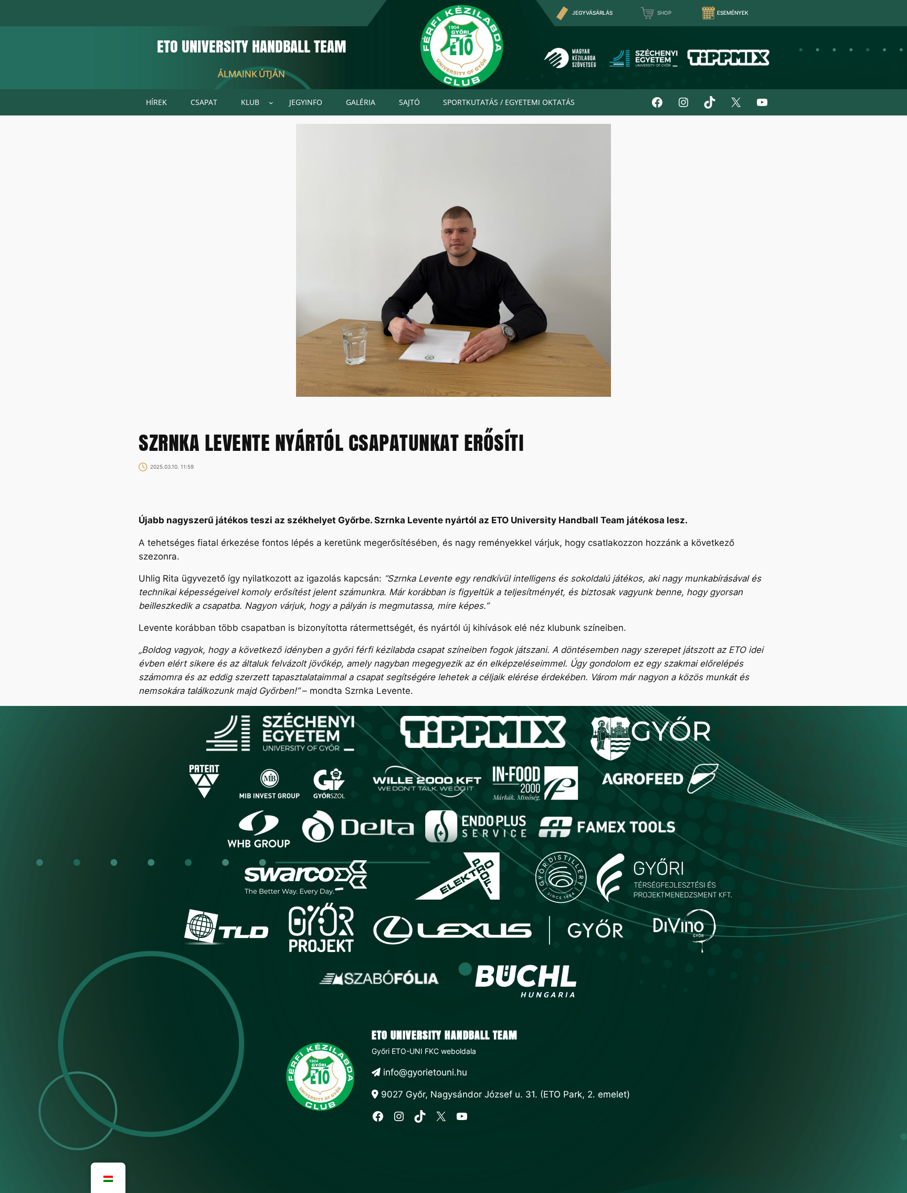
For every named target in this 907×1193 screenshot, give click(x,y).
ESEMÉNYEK (732, 13)
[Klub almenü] (271, 102)
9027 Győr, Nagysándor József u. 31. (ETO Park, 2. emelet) (504, 1094)
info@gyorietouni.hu (424, 1072)
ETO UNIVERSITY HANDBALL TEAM (251, 46)
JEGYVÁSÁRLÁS (592, 13)
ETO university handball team (445, 1035)
